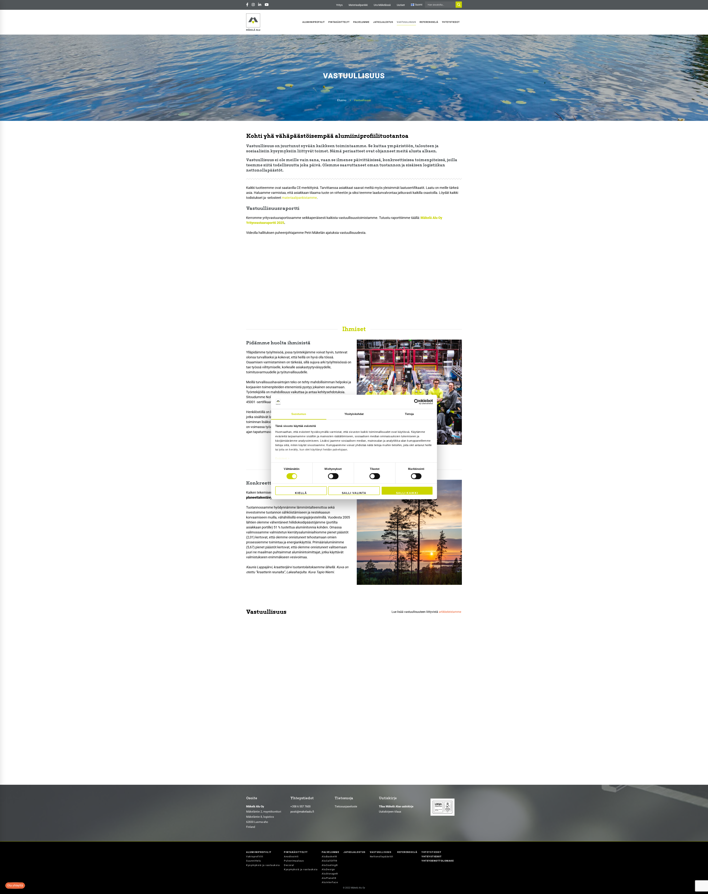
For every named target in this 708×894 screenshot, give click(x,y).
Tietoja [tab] (409, 413)
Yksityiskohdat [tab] (354, 413)
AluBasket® (329, 856)
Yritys (339, 5)
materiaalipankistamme (299, 198)
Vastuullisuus (276, 627)
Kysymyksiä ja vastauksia (263, 865)
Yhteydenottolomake (437, 860)
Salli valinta (354, 493)
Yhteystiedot (431, 852)
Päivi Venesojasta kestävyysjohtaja (283, 668)
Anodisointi (291, 856)
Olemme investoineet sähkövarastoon (287, 741)
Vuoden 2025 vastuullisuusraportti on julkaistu (295, 632)
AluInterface (330, 882)
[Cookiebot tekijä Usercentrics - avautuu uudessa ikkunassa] (417, 402)
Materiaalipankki (358, 5)
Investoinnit (261, 699)
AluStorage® (330, 873)
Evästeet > (282, 458)
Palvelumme (330, 852)
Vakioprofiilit (254, 856)
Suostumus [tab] (298, 413)
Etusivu (341, 100)
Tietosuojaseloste (346, 806)
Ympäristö (297, 627)
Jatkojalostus (354, 852)
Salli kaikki (407, 493)
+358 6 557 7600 (300, 806)
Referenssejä (407, 852)
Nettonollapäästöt (381, 856)
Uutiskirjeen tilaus (390, 811)
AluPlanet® (329, 878)
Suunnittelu (253, 860)
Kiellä (301, 493)
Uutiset (401, 5)
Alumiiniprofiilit (259, 852)
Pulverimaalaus (294, 860)
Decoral (289, 865)
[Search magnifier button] (459, 4)
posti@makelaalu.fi (302, 811)
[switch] (333, 476)
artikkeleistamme (450, 612)
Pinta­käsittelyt (296, 852)
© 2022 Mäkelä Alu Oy (354, 887)
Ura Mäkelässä (382, 5)
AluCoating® (330, 865)
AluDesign (328, 869)
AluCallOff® (329, 860)
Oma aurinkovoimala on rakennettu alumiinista (296, 705)
